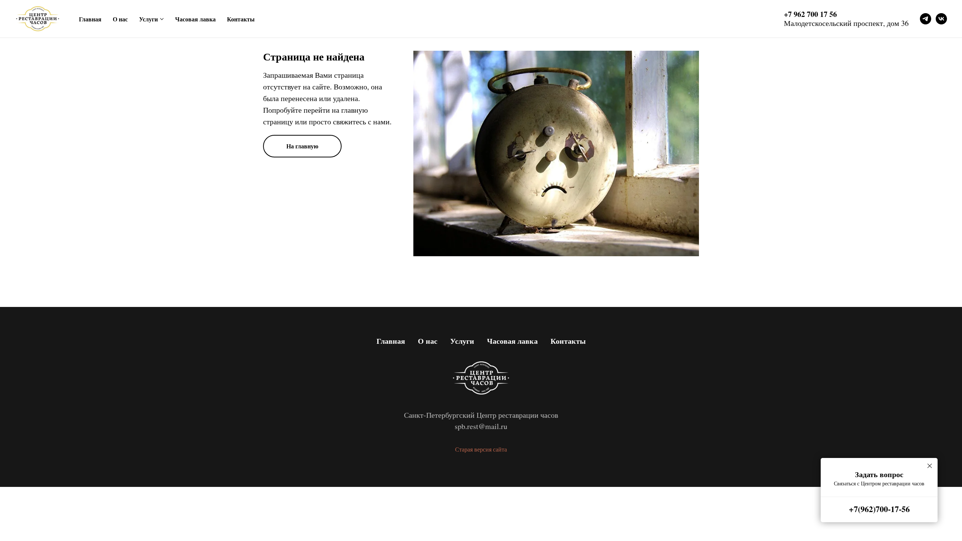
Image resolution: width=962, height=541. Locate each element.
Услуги (148, 19)
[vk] (941, 18)
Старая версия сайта (481, 449)
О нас (120, 19)
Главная (90, 19)
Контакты (241, 19)
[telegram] (925, 18)
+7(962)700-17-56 (879, 509)
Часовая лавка (195, 19)
